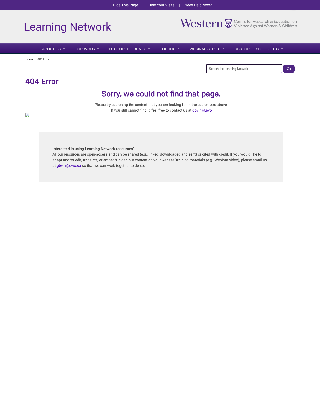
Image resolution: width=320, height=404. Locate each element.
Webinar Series (205, 48)
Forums (168, 48)
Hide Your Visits (161, 5)
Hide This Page (125, 5)
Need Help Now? (198, 5)
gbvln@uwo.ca (69, 165)
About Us (51, 48)
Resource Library (127, 48)
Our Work (85, 48)
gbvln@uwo (202, 110)
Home (29, 59)
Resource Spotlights (256, 48)
